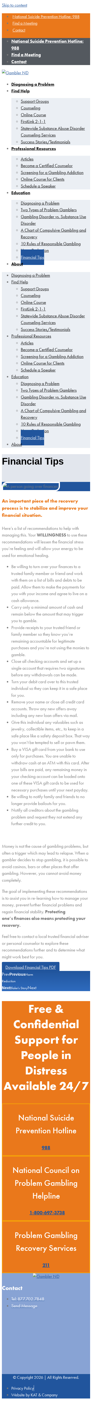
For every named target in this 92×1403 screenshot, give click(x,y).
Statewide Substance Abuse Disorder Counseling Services (53, 131)
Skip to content (14, 5)
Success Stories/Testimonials (45, 142)
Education (20, 192)
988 (46, 1147)
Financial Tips (32, 257)
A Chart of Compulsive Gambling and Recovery (53, 233)
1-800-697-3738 (47, 1213)
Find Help (20, 91)
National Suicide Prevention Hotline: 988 (46, 16)
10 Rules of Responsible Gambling (51, 244)
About (17, 264)
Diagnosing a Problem (32, 84)
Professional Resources (33, 148)
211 (46, 1265)
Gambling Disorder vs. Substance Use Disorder (53, 220)
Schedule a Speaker (38, 186)
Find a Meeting (25, 23)
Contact (19, 30)
